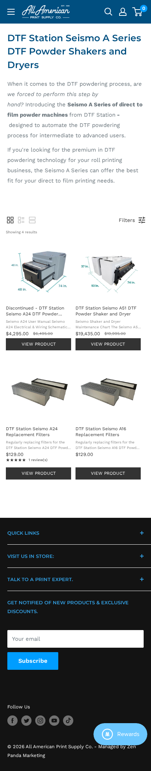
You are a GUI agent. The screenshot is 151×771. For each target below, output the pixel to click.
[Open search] (108, 12)
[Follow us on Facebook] (12, 720)
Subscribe (32, 660)
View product (39, 344)
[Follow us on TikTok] (68, 720)
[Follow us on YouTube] (54, 720)
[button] (10, 220)
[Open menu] (11, 12)
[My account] (122, 12)
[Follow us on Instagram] (40, 720)
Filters (127, 220)
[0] (137, 11)
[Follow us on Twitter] (26, 720)
